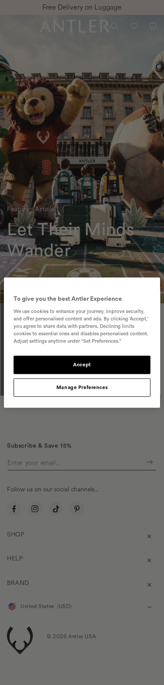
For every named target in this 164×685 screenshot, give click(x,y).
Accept (82, 364)
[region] (82, 342)
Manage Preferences (82, 387)
